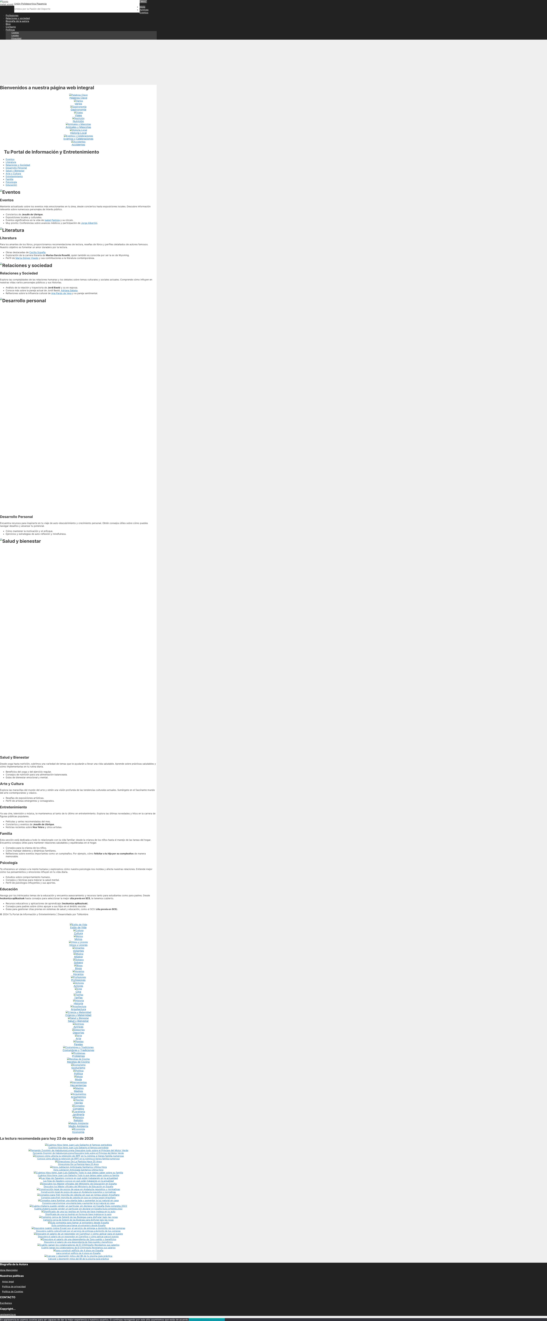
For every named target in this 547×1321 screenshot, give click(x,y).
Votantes (78, 950)
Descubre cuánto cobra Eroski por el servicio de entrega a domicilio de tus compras (78, 1231)
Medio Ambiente (78, 1126)
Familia (9, 179)
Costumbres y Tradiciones (78, 1050)
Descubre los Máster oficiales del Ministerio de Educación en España (78, 1186)
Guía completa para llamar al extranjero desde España (78, 1225)
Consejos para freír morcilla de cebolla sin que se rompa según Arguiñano (78, 1197)
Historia (78, 1003)
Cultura (78, 933)
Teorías (78, 1102)
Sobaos (78, 962)
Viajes (78, 115)
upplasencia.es (8, 1314)
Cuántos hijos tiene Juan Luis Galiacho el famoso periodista (78, 1147)
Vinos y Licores (78, 944)
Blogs (78, 968)
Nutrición (78, 121)
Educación (11, 184)
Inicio (142, 6)
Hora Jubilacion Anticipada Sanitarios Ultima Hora (78, 1169)
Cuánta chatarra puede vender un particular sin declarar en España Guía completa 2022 (78, 1208)
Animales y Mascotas (78, 127)
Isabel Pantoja (52, 220)
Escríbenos (6, 1303)
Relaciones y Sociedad (18, 165)
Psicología (11, 182)
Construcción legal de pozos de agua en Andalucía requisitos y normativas (78, 1192)
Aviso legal (8, 1281)
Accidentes (78, 144)
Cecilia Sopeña (37, 252)
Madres (78, 1091)
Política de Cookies (12, 1291)
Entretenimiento (14, 176)
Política (78, 1073)
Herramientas (78, 1085)
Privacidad (16, 38)
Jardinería (78, 1114)
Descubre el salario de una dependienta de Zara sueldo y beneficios (78, 1242)
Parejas (78, 1044)
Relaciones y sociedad (18, 18)
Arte (78, 1038)
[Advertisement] (273, 62)
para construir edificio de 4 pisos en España (78, 1253)
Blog (8, 24)
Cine (78, 991)
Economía (78, 1132)
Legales (15, 35)
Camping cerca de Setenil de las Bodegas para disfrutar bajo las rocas (78, 1219)
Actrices (144, 9)
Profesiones (12, 15)
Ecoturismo (78, 1067)
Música (78, 956)
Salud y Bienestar (15, 170)
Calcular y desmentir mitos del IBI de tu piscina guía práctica (78, 1258)
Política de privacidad (14, 1286)
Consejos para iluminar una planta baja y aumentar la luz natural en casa (78, 1203)
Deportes (78, 1032)
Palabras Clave (78, 97)
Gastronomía (78, 109)
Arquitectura (78, 1009)
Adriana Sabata (69, 290)
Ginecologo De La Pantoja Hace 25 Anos (78, 1164)
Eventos (144, 12)
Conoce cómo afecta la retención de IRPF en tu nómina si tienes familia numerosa (78, 1158)
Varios (78, 103)
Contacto (11, 26)
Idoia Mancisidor (9, 1270)
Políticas (10, 29)
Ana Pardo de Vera (61, 293)
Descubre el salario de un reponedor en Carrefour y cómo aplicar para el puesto (78, 1236)
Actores (78, 985)
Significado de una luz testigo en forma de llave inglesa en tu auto (78, 1214)
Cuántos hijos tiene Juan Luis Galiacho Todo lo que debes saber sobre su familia (78, 1175)
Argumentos (78, 1096)
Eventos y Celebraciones (78, 138)
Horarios (78, 974)
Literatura (11, 162)
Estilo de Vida (78, 927)
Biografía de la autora (17, 21)
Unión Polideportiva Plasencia (30, 3)
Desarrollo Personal (16, 167)
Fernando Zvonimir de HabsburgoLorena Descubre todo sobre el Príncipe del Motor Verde (78, 1153)
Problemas (78, 1056)
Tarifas (78, 997)
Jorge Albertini (89, 223)
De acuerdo (195, 1319)
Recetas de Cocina (78, 1061)
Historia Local (78, 132)
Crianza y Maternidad (78, 1015)
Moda (78, 1079)
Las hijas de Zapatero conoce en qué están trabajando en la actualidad (78, 1181)
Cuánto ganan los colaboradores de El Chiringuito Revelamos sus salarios (78, 1247)
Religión (78, 1120)
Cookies (15, 32)
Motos (78, 939)
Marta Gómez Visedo (27, 258)
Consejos (78, 1108)
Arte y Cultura (13, 173)
